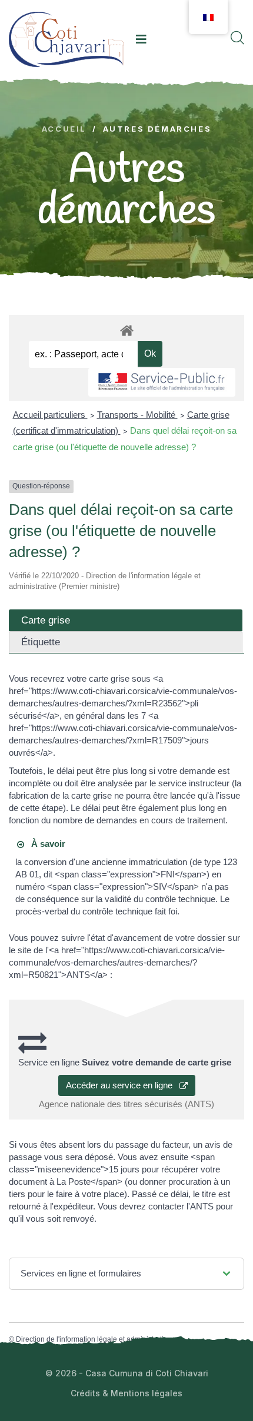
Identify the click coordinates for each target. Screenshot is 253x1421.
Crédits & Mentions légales (126, 1393)
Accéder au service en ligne (122, 1085)
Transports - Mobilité (137, 415)
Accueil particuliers (50, 415)
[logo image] (66, 39)
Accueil (64, 129)
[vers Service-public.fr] (161, 382)
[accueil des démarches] (126, 328)
